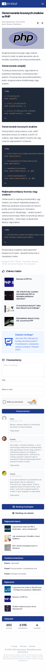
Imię (3, 380)
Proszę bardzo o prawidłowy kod (20, 568)
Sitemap (23, 646)
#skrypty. (34, 261)
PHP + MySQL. (16, 261)
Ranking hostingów (24, 507)
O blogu (14, 646)
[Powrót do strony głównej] (9, 3)
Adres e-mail (7, 389)
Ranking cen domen (24, 513)
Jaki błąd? (11, 563)
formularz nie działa (15, 574)
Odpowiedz (14, 431)
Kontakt (32, 646)
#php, (28, 261)
